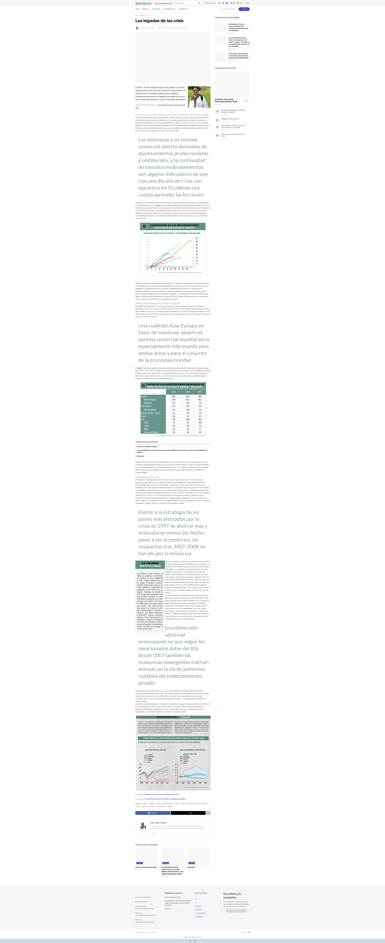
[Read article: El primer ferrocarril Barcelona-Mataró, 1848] (232, 84)
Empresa (145, 9)
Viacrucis (140, 456)
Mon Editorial (143, 902)
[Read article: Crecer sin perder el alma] (146, 857)
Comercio (152, 806)
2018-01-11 (161, 27)
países (177, 803)
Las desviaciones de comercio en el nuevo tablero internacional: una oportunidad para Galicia (178, 903)
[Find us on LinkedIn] (219, 3)
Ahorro (158, 803)
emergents (204, 803)
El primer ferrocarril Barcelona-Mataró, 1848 (226, 100)
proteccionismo (168, 803)
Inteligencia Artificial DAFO (230, 119)
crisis (138, 806)
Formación (183, 9)
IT (196, 899)
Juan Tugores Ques (148, 27)
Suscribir (244, 9)
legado (144, 806)
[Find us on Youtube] (227, 3)
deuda (144, 803)
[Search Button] (200, 3)
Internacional (150, 15)
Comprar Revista (228, 9)
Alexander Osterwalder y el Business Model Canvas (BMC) (233, 111)
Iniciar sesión (211, 3)
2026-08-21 (191, 870)
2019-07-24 (232, 60)
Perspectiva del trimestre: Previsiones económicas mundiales (165, 799)
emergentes (161, 806)
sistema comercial (193, 803)
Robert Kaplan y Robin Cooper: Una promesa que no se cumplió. (233, 127)
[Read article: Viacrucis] (199, 857)
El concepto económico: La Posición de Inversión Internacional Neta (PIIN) (238, 56)
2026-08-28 (139, 870)
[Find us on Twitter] (223, 3)
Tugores (169, 806)
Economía (156, 9)
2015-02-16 (232, 33)
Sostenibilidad (169, 9)
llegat (183, 803)
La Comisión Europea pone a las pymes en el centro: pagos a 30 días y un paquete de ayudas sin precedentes (239, 42)
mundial (151, 803)
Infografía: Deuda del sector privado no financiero (162, 794)
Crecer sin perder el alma (147, 446)
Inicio (137, 9)
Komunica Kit (143, 932)
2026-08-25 (165, 876)
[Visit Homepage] (143, 3)
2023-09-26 (232, 48)
